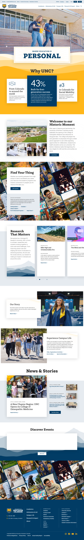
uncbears (64, 512)
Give (75, 1)
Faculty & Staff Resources (11, 1)
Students (4, 1)
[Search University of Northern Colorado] (81, 6)
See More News (55, 412)
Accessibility (47, 535)
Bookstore (64, 514)
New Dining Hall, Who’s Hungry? (56, 386)
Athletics (57, 1)
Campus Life (59, 6)
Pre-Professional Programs (16, 210)
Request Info (34, 502)
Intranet (45, 527)
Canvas (45, 523)
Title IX (29, 535)
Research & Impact (70, 6)
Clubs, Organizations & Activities (54, 352)
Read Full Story (14, 412)
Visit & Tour (23, 502)
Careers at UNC (65, 520)
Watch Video (13, 313)
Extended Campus (66, 516)
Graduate (23, 206)
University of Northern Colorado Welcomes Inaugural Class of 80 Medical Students (56, 405)
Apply (80, 1)
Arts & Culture (50, 354)
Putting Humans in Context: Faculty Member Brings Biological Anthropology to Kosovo (57, 396)
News (72, 1)
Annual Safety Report (37, 535)
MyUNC (45, 525)
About (77, 6)
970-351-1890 (11, 515)
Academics (41, 6)
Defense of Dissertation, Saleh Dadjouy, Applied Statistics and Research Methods (18, 435)
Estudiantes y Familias (33, 1)
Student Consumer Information (69, 522)
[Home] (9, 6)
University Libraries (66, 510)
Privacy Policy (22, 535)
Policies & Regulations (12, 535)
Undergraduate (14, 206)
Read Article (44, 262)
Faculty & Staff (47, 512)
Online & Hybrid (14, 208)
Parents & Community (25, 1)
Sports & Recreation (61, 354)
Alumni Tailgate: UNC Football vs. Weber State (64, 434)
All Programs (15, 188)
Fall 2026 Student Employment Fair (39, 433)
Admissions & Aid (50, 6)
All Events (42, 453)
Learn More (54, 154)
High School (30, 210)
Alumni (18, 1)
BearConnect (65, 518)
